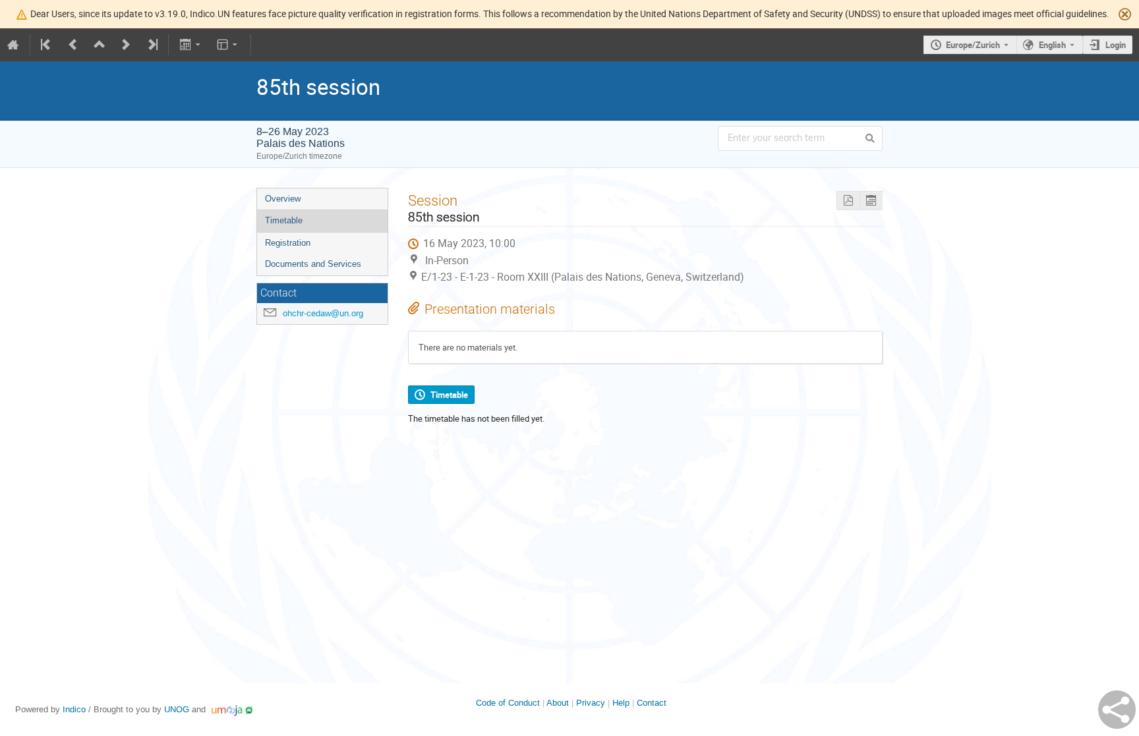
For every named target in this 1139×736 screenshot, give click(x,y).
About (557, 702)
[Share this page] (1117, 709)
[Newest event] (151, 44)
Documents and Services (313, 264)
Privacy (590, 702)
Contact (651, 702)
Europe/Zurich (973, 45)
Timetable (284, 220)
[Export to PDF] (848, 200)
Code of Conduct (508, 702)
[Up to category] (99, 44)
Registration (287, 243)
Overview (283, 199)
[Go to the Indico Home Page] (13, 44)
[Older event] (73, 44)
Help (620, 702)
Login (1115, 45)
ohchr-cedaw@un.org (323, 313)
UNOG (176, 709)
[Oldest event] (47, 44)
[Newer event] (126, 44)
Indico (74, 709)
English (1052, 45)
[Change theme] (228, 44)
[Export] (191, 44)
